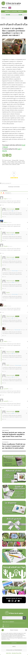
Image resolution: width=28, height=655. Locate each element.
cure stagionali (5, 163)
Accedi (20, 15)
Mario (13, 234)
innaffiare (12, 163)
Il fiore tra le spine (13, 3)
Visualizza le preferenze (14, 650)
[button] (26, 630)
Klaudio (13, 259)
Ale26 (13, 353)
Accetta (14, 642)
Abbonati (5, 147)
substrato (7, 164)
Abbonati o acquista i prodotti (14, 11)
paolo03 (13, 413)
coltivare (23, 161)
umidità (18, 164)
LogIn (18, 149)
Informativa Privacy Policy (16, 653)
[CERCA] (25, 18)
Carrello (8, 15)
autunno (15, 161)
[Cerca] (24, 617)
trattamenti (14, 164)
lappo (13, 210)
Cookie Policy (8, 653)
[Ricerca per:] (12, 18)
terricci (10, 164)
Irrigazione (4, 161)
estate (9, 163)
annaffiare (12, 161)
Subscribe (4, 151)
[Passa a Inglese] (10, 7)
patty (12, 318)
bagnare (19, 161)
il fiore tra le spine (7, 160)
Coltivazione (21, 160)
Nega (14, 646)
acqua (8, 161)
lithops (20, 163)
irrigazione (17, 163)
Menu (4, 8)
